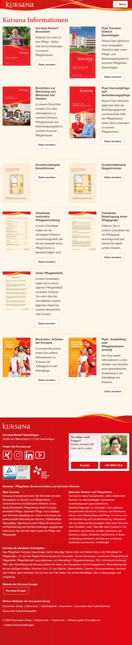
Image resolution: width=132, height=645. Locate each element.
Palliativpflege (89, 515)
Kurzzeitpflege (51, 511)
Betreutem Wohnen (37, 503)
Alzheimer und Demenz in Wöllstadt (89, 542)
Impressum (58, 620)
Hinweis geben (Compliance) (84, 620)
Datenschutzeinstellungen (19, 624)
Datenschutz (42, 620)
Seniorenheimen (12, 503)
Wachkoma (119, 511)
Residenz (80, 526)
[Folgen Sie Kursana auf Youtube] (40, 454)
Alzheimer (91, 511)
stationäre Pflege (32, 511)
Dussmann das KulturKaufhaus (92, 606)
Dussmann (65, 606)
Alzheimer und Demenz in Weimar (102, 538)
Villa (95, 526)
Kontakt (84, 465)
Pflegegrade (9, 534)
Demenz (40, 519)
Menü (122, 4)
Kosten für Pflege (45, 530)
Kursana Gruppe (16, 590)
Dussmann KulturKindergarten (19, 610)
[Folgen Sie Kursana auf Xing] (8, 454)
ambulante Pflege (12, 511)
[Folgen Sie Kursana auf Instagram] (19, 454)
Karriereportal (48, 606)
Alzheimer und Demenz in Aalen (86, 530)
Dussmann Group (13, 606)
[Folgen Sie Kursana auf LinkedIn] (30, 454)
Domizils (123, 523)
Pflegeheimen (42, 499)
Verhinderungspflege (18, 515)
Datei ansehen (46, 64)
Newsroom (32, 606)
